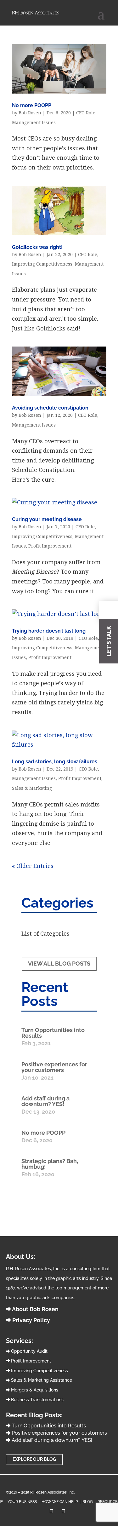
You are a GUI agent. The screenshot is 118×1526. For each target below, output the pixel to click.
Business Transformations (37, 1399)
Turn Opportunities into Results (53, 1033)
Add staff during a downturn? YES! (45, 1101)
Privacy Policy (30, 1320)
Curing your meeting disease (47, 519)
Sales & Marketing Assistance (41, 1380)
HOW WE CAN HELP (60, 1502)
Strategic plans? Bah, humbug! (49, 1164)
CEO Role (85, 112)
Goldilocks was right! (37, 247)
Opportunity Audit (29, 1351)
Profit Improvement (49, 545)
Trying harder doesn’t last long (49, 631)
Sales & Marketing (32, 788)
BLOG (87, 1502)
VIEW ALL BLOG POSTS (59, 963)
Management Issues (34, 122)
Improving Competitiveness (42, 264)
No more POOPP (31, 105)
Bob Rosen (30, 112)
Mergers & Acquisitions (34, 1389)
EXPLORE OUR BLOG (34, 1459)
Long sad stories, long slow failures (54, 762)
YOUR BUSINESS (22, 1502)
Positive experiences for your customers (54, 1067)
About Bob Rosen (35, 1309)
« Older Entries (32, 866)
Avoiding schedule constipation (50, 408)
